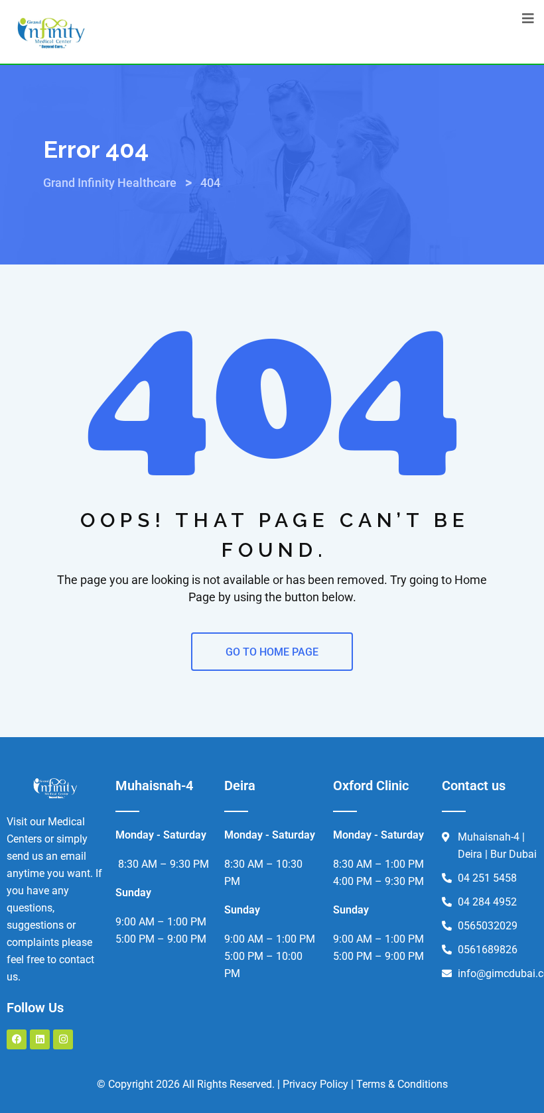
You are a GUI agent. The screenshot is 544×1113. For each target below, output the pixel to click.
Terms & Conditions (402, 1084)
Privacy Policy (315, 1084)
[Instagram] (63, 1039)
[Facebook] (17, 1039)
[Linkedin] (40, 1039)
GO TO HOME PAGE (272, 652)
